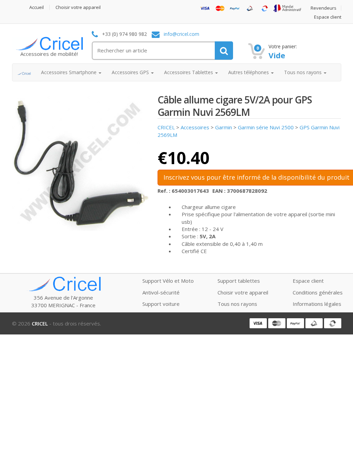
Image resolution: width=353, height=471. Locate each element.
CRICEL (166, 127)
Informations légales (317, 303)
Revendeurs (323, 8)
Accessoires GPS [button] (131, 72)
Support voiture (161, 303)
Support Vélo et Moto (168, 280)
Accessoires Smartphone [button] (69, 72)
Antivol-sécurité (161, 292)
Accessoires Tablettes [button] (189, 72)
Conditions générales (318, 292)
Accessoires (195, 127)
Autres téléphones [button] (249, 72)
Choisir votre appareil (78, 7)
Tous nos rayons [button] (303, 72)
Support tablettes (239, 280)
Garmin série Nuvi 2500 (266, 127)
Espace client (327, 17)
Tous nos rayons (237, 303)
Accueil (36, 7)
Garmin (223, 127)
